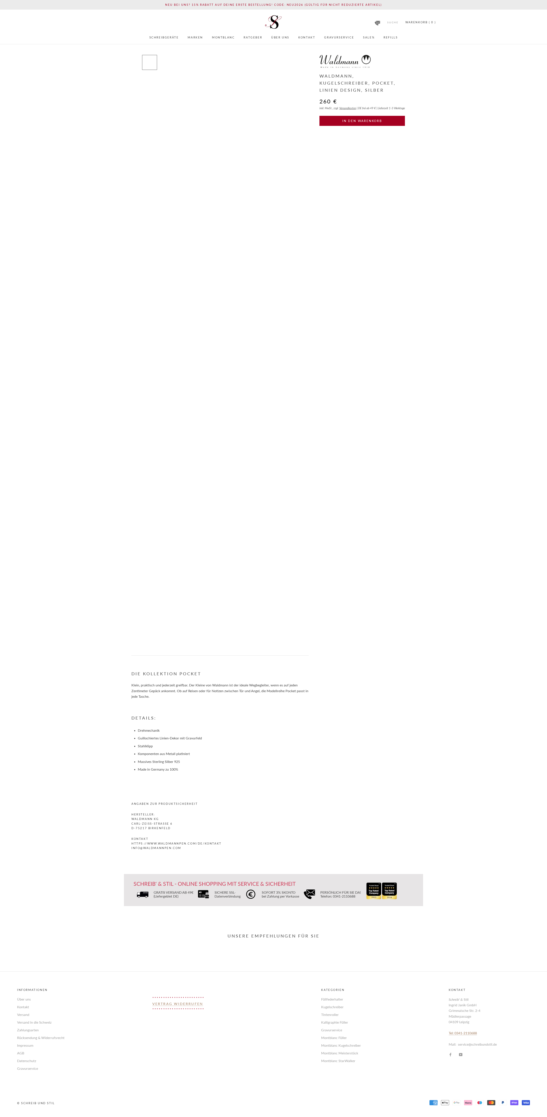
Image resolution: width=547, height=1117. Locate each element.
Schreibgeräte (164, 37)
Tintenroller (330, 1015)
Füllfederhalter (332, 999)
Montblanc (223, 37)
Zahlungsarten (28, 1030)
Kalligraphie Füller (334, 1022)
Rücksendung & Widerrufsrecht (41, 1038)
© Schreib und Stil (36, 1103)
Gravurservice (339, 37)
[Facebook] (450, 1054)
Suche (392, 22)
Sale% (369, 37)
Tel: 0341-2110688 (463, 1033)
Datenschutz (26, 1061)
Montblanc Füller (334, 1038)
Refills (391, 37)
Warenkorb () (420, 22)
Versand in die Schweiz (34, 1022)
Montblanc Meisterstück (339, 1053)
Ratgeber (253, 37)
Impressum (25, 1045)
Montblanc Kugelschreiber (341, 1045)
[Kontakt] (377, 21)
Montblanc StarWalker (338, 1061)
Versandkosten (347, 108)
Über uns (280, 37)
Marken (195, 37)
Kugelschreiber (332, 1007)
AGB (20, 1053)
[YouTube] (460, 1054)
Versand (23, 1015)
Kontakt (306, 37)
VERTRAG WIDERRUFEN (177, 1004)
